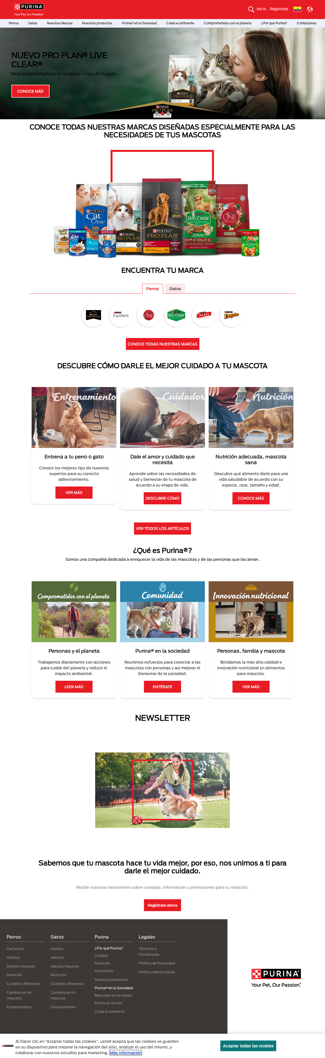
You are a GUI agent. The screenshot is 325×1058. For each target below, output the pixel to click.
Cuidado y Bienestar (23, 984)
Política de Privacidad (157, 963)
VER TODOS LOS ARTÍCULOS (162, 528)
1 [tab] (157, 113)
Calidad (101, 956)
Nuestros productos (97, 23)
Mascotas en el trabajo (114, 995)
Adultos (13, 957)
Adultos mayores (21, 966)
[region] (162, 1046)
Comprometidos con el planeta (227, 23)
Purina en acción (108, 1003)
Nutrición (14, 975)
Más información (126, 1052)
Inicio (261, 9)
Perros (14, 23)
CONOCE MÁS (30, 91)
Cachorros (15, 949)
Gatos (32, 23)
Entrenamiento (19, 1007)
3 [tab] (168, 113)
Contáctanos (306, 23)
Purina (101, 936)
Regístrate (279, 9)
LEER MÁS (74, 687)
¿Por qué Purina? (274, 23)
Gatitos (57, 949)
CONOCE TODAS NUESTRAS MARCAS (162, 344)
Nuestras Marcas (60, 23)
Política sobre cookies (157, 972)
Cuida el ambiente (180, 23)
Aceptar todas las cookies (248, 1045)
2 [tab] (162, 113)
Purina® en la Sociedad (139, 23)
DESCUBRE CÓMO (162, 498)
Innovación (104, 971)
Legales (147, 936)
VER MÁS (74, 492)
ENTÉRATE (162, 687)
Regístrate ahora (162, 905)
